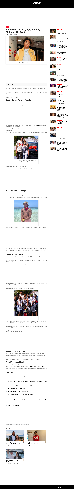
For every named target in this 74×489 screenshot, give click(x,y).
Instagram (30, 366)
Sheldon (59, 41)
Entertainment (59, 29)
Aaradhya (59, 33)
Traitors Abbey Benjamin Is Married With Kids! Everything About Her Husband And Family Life (62, 39)
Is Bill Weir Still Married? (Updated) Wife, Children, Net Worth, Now (62, 67)
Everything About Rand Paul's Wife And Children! (62, 74)
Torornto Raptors (16, 424)
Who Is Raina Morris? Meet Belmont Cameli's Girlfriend (62, 80)
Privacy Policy (58, 487)
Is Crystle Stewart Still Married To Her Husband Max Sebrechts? (62, 136)
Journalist (59, 51)
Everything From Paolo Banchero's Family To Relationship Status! (33, 443)
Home (51, 487)
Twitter (42, 366)
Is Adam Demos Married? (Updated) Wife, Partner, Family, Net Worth (62, 115)
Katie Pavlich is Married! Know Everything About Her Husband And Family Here (62, 59)
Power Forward (26, 424)
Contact (67, 487)
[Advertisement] (37, 17)
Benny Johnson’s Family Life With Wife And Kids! (62, 53)
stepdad (37, 125)
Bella (7, 34)
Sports (58, 98)
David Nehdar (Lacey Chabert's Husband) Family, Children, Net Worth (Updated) (62, 86)
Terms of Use (63, 487)
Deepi (29, 445)
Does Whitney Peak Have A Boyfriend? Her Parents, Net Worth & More (62, 122)
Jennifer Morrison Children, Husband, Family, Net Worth (62, 129)
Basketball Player (9, 424)
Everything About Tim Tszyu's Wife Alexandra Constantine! (13, 461)
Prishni (59, 69)
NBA (21, 424)
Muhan (59, 54)
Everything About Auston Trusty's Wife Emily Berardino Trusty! (14, 442)
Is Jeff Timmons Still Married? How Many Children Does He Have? (62, 149)
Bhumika (59, 81)
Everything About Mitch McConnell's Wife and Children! (61, 108)
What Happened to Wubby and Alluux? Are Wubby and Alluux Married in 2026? (62, 93)
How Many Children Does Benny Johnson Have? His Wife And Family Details (62, 46)
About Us (54, 487)
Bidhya (8, 445)
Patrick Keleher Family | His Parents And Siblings (62, 143)
